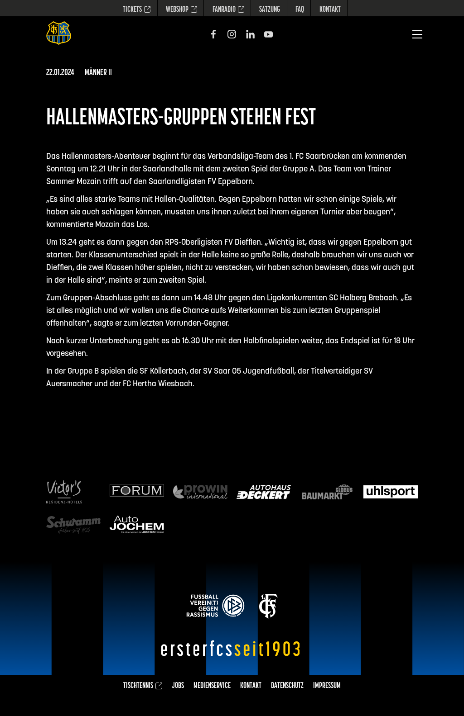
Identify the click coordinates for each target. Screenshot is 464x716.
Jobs (178, 686)
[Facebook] (213, 34)
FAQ (299, 10)
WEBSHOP (177, 10)
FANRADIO (224, 10)
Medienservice (212, 686)
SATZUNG (269, 10)
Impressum (327, 686)
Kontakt (330, 10)
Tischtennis (138, 686)
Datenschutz (287, 686)
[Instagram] (231, 34)
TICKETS (132, 10)
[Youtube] (268, 34)
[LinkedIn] (250, 34)
